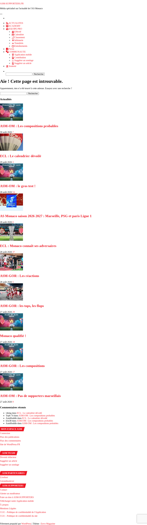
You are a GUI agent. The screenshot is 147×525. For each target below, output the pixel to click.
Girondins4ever (7, 481)
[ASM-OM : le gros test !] (11, 180)
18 (13, 342)
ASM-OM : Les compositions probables (29, 126)
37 (13, 252)
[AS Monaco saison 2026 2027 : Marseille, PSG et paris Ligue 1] (11, 210)
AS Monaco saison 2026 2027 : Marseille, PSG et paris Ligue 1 (46, 216)
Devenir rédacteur (8, 457)
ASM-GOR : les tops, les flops (22, 306)
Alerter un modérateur (10, 493)
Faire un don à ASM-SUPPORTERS (17, 497)
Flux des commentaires (10, 440)
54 (13, 192)
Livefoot (4, 477)
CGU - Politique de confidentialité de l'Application (23, 512)
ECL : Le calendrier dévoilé (20, 156)
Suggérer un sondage (9, 464)
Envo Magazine (48, 523)
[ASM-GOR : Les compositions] (11, 360)
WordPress (26, 523)
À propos (4, 504)
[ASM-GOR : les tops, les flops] (11, 300)
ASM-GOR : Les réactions (19, 276)
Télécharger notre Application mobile (17, 501)
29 (13, 312)
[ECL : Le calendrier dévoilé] (11, 150)
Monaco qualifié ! (13, 336)
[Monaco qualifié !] (11, 330)
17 (13, 372)
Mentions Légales (8, 508)
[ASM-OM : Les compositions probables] (11, 120)
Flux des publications (9, 437)
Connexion (5, 433)
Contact (3, 490)
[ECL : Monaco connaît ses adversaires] (11, 240)
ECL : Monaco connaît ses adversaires (28, 246)
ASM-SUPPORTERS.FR (12, 3)
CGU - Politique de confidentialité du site (18, 516)
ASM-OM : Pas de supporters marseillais (30, 396)
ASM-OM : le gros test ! (17, 186)
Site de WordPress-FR (10, 444)
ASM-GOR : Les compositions (22, 366)
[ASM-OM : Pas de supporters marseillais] (11, 390)
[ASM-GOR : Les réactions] (11, 270)
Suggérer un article (8, 461)
